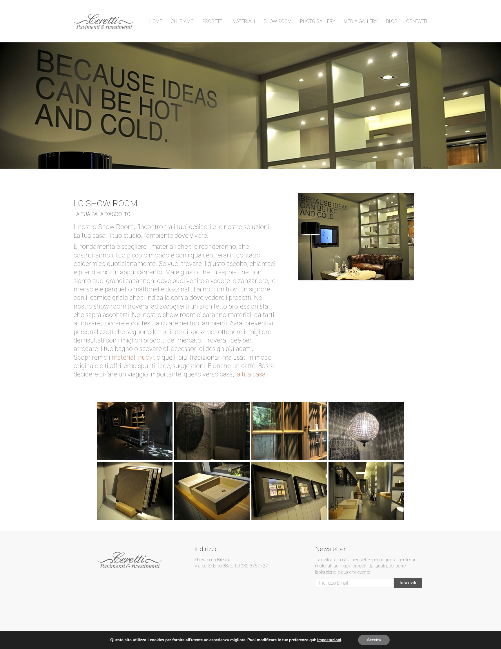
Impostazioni (329, 640)
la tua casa (250, 374)
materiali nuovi (133, 357)
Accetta (374, 640)
